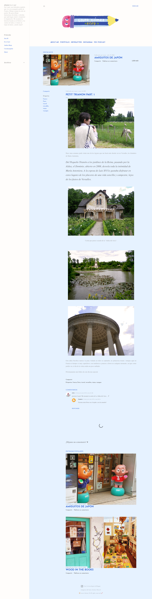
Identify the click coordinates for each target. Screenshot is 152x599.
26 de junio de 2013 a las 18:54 (92, 399)
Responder (75, 408)
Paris (44, 101)
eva (73, 393)
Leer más (135, 61)
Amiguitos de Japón (108, 58)
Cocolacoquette (8, 49)
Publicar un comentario (110, 61)
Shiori (6, 52)
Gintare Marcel (96, 590)
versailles (46, 106)
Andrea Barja (8, 45)
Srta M (6, 38)
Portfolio (65, 42)
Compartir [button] (97, 61)
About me (54, 42)
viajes (45, 108)
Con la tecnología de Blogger (92, 586)
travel (45, 104)
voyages (45, 111)
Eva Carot (7, 42)
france (45, 99)
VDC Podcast (99, 42)
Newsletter (76, 42)
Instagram (87, 42)
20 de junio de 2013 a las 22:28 (84, 393)
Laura (80, 399)
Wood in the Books (79, 570)
